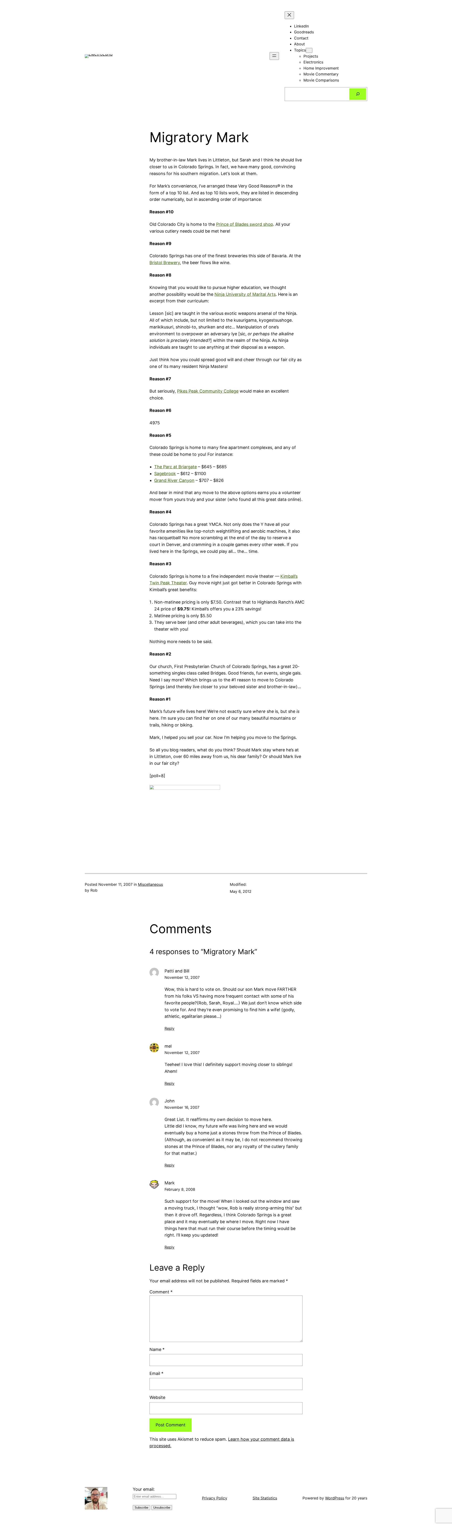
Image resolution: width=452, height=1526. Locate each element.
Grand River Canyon (174, 480)
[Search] (357, 94)
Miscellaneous (150, 884)
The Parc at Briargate (175, 466)
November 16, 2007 (182, 1107)
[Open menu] (274, 56)
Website (157, 1397)
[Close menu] (289, 15)
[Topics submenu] (309, 50)
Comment (161, 1291)
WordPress (334, 1498)
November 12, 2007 (182, 977)
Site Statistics (265, 1498)
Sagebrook (165, 473)
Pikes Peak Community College (207, 391)
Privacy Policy (214, 1498)
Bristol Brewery (164, 262)
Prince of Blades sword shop (244, 224)
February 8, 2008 (180, 1189)
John (170, 1100)
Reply (169, 1028)
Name (157, 1349)
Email (156, 1373)
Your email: (144, 1489)
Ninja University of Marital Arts (245, 294)
